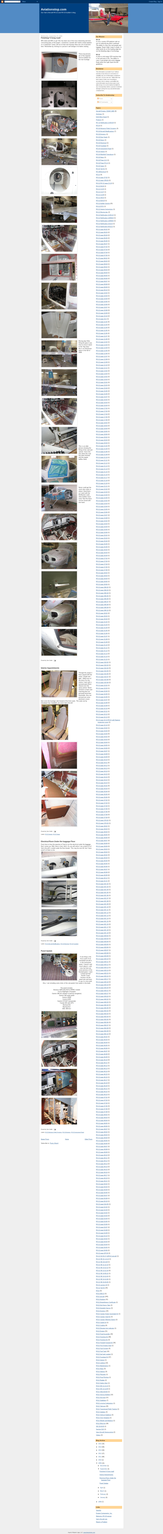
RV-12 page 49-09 (101, 1152)
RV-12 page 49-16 (101, 1172)
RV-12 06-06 (100, 186)
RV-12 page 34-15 (101, 774)
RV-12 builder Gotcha (103, 203)
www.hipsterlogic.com (89, 1532)
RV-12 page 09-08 (101, 284)
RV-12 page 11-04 (101, 327)
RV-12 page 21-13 (101, 466)
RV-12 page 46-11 (101, 1063)
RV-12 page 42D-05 (102, 944)
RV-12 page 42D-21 (102, 990)
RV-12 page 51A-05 (102, 1204)
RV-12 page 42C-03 (102, 887)
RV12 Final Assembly (103, 1334)
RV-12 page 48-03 (101, 1117)
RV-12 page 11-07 (101, 336)
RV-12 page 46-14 (101, 1071)
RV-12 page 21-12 (101, 463)
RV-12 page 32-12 (101, 714)
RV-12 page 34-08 (101, 754)
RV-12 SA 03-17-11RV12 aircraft (106, 1256)
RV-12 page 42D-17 (102, 979)
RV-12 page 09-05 (101, 275)
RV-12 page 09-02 (101, 267)
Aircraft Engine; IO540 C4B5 (105, 111)
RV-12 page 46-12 (101, 1066)
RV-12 (98, 174)
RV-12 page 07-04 (101, 252)
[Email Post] (54, 660)
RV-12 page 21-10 (101, 457)
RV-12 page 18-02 (101, 423)
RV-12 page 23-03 (101, 503)
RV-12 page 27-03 (101, 561)
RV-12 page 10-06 (101, 304)
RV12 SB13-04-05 (102, 1392)
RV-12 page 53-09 (101, 1233)
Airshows (99, 114)
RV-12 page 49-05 (101, 1141)
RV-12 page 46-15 (101, 1074)
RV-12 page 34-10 (101, 760)
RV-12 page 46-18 (101, 1083)
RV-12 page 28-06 (101, 584)
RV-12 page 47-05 (101, 1106)
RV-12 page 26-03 (101, 553)
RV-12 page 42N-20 (102, 996)
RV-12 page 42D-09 (102, 956)
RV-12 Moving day (102, 212)
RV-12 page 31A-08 (102, 679)
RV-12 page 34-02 (101, 737)
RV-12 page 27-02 (101, 558)
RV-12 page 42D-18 (102, 982)
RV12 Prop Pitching (102, 1377)
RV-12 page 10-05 (101, 301)
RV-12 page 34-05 (101, 745)
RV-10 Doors (100, 140)
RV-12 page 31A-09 (102, 682)
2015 (100, 1444)
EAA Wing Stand (101, 117)
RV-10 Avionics (66, 1132)
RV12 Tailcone (100, 1406)
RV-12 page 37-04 (101, 806)
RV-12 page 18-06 (101, 434)
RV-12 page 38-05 (101, 835)
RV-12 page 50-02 (101, 1184)
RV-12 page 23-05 (101, 509)
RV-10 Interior (48, 834)
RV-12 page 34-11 (101, 763)
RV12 (98, 1291)
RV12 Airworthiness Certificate (106, 1302)
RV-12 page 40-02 (101, 855)
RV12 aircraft (100, 1296)
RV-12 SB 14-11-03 (102, 1276)
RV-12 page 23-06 (101, 512)
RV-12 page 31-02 (101, 622)
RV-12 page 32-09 (101, 705)
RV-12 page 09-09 (101, 287)
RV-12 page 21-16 (101, 475)
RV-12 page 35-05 (101, 794)
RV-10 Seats (56, 834)
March (102, 1491)
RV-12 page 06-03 (101, 232)
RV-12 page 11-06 (101, 333)
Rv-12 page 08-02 (101, 258)
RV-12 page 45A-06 (102, 1022)
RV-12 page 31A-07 (102, 677)
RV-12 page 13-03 (101, 374)
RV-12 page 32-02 (101, 685)
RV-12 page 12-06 (101, 353)
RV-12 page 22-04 (101, 495)
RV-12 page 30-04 (101, 619)
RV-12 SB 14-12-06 (102, 1279)
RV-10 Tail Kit (100, 169)
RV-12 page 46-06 (101, 1048)
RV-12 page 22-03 (101, 492)
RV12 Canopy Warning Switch (105, 1319)
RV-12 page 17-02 (101, 408)
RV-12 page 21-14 (101, 469)
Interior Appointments (50, 668)
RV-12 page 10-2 (101, 319)
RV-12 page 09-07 (101, 281)
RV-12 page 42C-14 (102, 918)
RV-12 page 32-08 (101, 703)
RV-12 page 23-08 (101, 518)
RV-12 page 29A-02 (102, 587)
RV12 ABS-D (100, 1293)
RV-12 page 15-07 (101, 397)
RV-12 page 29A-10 (102, 610)
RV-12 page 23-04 (101, 506)
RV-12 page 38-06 (101, 838)
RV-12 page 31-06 (101, 633)
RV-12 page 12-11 (101, 368)
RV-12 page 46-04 (101, 1042)
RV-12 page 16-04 (101, 405)
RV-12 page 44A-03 (102, 1002)
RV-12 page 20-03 (101, 440)
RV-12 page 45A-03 (102, 1014)
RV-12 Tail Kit (100, 1288)
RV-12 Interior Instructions (104, 209)
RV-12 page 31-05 (101, 630)
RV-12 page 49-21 (101, 1181)
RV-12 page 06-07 (101, 244)
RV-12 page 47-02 (101, 1097)
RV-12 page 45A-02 (102, 1011)
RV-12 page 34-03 (101, 739)
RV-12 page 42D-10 (102, 959)
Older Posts (88, 1139)
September (104, 1469)
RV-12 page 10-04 (101, 299)
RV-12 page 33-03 (101, 731)
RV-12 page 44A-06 (102, 1008)
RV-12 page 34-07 (101, 751)
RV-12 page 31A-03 (102, 665)
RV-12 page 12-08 (101, 359)
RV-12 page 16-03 (101, 402)
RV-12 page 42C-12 (102, 913)
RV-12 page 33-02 (101, 728)
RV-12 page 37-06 (101, 812)
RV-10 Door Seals (101, 137)
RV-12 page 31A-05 (102, 671)
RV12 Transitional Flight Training (106, 1409)
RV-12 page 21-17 (101, 477)
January (103, 1497)
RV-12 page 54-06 (101, 1250)
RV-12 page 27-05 (101, 567)
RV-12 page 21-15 (101, 472)
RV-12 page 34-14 (101, 771)
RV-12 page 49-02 (101, 1132)
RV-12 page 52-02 (101, 1207)
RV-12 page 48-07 (101, 1129)
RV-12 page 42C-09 (102, 904)
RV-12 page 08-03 (101, 261)
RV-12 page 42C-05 (102, 892)
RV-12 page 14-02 (101, 376)
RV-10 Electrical (65, 944)
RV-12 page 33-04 (101, 734)
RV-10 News (100, 157)
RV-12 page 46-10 (101, 1060)
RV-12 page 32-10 (101, 708)
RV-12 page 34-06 (101, 748)
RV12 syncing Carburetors (104, 1403)
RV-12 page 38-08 (101, 843)
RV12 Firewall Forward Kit (104, 1343)
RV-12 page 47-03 (101, 1100)
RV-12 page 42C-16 (102, 924)
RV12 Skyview (100, 1397)
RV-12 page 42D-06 (102, 947)
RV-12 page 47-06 (101, 1109)
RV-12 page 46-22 (101, 1091)
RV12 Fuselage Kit (102, 1357)
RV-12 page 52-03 (101, 1210)
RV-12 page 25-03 (101, 538)
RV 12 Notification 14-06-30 (105, 123)
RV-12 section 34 (101, 1285)
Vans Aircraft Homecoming (104, 1432)
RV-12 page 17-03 (101, 411)
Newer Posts (45, 1139)
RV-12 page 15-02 (101, 382)
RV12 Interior (100, 1360)
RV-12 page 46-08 (101, 1054)
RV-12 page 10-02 (101, 293)
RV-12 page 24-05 (101, 529)
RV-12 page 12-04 (101, 348)
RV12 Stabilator (101, 1400)
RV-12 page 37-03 (101, 803)
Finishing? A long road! (51, 38)
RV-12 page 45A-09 (102, 1031)
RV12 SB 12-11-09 (102, 1389)
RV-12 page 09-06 (101, 278)
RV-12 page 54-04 (101, 1244)
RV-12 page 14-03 (101, 379)
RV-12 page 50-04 (101, 1190)
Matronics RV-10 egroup (103, 1516)
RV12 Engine (100, 1331)
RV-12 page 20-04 (101, 443)
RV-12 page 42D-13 (102, 967)
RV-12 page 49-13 (101, 1164)
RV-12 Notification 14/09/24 (105, 218)
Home (67, 1139)
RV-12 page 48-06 (101, 1126)
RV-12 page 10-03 (101, 296)
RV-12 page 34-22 (101, 780)
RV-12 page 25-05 (101, 544)
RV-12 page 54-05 (101, 1247)
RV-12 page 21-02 (101, 446)
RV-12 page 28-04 (101, 578)
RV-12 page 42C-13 (102, 915)
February (103, 1494)
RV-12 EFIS (100, 206)
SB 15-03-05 (100, 1426)
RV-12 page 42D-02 (102, 936)
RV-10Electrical (101, 172)
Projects (98, 120)
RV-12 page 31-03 (101, 625)
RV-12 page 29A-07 (102, 602)
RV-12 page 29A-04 (102, 593)
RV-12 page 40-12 (101, 878)
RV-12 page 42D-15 (102, 973)
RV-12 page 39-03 (101, 849)
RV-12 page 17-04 (101, 414)
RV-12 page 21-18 (101, 480)
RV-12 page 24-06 (101, 532)
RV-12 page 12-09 (101, 362)
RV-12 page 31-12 (101, 651)
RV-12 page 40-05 (101, 864)
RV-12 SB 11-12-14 (102, 1265)
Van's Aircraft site (101, 1519)
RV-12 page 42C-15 (102, 921)
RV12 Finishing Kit (102, 1337)
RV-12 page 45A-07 (102, 1025)
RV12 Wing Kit (100, 1423)
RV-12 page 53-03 (101, 1216)
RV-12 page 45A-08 (102, 1028)
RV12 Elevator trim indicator (105, 1328)
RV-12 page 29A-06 (102, 599)
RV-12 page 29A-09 (102, 607)
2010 (100, 1460)
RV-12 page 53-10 (101, 1236)
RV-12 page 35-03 (101, 788)
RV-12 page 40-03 (101, 858)
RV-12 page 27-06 (101, 570)
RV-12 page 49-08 (101, 1149)
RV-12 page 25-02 (101, 535)
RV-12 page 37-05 (101, 809)
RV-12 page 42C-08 (102, 901)
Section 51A (100, 1429)
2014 (100, 1447)
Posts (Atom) (54, 1143)
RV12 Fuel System (102, 1348)
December (103, 1466)
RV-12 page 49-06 (101, 1143)
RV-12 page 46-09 (101, 1057)
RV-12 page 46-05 (101, 1045)
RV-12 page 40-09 (101, 875)
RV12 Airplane (100, 1299)
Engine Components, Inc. (104, 1513)
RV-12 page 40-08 (101, 872)
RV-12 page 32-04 (101, 691)
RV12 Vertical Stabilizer (103, 1415)
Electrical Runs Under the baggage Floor (58, 841)
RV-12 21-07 (100, 192)
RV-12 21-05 (100, 189)
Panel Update (46, 951)
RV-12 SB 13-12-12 (102, 1268)
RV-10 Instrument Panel (77, 1132)
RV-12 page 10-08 (101, 310)
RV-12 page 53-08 (101, 1230)
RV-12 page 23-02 (101, 501)
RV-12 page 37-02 (101, 177)
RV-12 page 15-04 (101, 388)
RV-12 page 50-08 (101, 1198)
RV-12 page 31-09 (101, 642)
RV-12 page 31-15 (101, 659)
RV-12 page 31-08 (101, 639)
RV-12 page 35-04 (101, 791)
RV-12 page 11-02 (101, 322)
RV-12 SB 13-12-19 (102, 1270)
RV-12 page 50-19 (101, 1201)
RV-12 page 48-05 (101, 1123)
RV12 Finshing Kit (102, 1340)
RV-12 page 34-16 (101, 777)
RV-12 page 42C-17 (102, 927)
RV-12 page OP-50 (102, 1253)
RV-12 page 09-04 (101, 273)
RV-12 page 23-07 (101, 515)
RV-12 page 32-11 (101, 711)
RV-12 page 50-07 (101, 1195)
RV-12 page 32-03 (101, 688)
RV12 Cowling (100, 1325)
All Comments (103, 102)
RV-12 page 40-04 (101, 861)
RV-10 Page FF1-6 (102, 163)
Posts (101, 98)
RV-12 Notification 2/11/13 (104, 224)
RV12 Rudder (100, 1380)
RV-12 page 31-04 (101, 628)
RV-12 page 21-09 (101, 454)
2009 (100, 1463)
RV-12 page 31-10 (101, 645)
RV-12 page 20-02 (101, 437)
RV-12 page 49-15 (101, 1169)
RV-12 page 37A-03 (102, 823)
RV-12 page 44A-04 (102, 1005)
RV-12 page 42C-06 (102, 895)
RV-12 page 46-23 (101, 1094)
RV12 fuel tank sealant (103, 1354)
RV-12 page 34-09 (101, 757)
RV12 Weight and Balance (104, 1420)
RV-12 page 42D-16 (102, 976)
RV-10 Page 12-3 (101, 160)
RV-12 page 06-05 (101, 238)
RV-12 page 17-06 (101, 420)
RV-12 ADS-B (100, 200)
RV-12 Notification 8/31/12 (104, 226)
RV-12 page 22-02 (101, 489)
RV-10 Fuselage (74, 944)
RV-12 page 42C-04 (102, 889)
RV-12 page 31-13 (101, 654)
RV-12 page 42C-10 (102, 907)
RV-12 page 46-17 (101, 1080)
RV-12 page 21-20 (101, 483)
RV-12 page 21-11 (101, 460)
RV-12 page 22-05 (101, 498)
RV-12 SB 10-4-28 (102, 1262)
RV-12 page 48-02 (101, 1115)
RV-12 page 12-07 (101, 356)
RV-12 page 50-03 (101, 1187)
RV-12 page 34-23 (101, 783)
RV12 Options (100, 1371)
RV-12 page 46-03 (101, 1040)
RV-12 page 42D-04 (102, 941)
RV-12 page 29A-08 (102, 604)
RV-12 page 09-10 (101, 290)
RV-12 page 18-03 (101, 426)
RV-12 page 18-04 (101, 428)
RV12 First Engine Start (103, 1345)
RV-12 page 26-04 (101, 555)
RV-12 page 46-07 (101, 1051)
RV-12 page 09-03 (101, 270)
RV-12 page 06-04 (101, 235)
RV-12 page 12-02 (101, 342)
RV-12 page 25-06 (101, 547)
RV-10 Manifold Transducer (104, 154)
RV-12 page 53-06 (101, 1224)
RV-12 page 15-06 (101, 394)
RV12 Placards (101, 1374)
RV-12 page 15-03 (101, 385)
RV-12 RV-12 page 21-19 (104, 183)
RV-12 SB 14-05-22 (102, 1273)
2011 (100, 1457)
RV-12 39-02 (100, 198)
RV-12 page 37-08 (101, 814)
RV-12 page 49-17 (101, 1175)
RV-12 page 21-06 (101, 452)
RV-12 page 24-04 (101, 527)
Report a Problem (101, 1522)
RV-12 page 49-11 (101, 1158)
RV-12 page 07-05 (101, 255)
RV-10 (98, 125)
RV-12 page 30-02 (101, 613)
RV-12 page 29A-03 (102, 590)
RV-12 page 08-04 (101, 264)
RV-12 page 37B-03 (102, 180)
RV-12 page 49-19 (101, 1178)
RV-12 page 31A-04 (102, 668)
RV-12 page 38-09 (101, 846)
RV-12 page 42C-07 (102, 898)
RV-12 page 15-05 (101, 391)
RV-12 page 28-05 (101, 581)
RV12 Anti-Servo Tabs (103, 1305)
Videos (98, 1435)
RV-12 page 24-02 (101, 521)
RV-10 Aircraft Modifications (52, 944)
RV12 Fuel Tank (101, 1351)
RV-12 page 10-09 (101, 313)
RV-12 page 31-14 (101, 656)
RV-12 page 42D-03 (102, 939)
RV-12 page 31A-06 (102, 674)
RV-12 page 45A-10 (102, 1034)
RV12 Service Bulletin (103, 1394)
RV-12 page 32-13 (101, 717)
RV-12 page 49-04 (101, 1138)
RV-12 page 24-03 (101, 524)
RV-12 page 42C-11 (102, 910)
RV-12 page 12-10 (101, 365)
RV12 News (100, 1369)
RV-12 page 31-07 (101, 636)
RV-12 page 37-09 (101, 817)
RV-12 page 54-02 (101, 1239)
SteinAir (98, 1510)
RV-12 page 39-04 (101, 852)
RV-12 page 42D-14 (102, 970)
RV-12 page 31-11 (101, 648)
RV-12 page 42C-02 (102, 884)
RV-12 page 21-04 (101, 449)
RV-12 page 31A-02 (102, 662)
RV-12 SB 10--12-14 (102, 1259)
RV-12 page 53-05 (101, 1221)
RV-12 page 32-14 (101, 725)
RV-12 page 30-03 (101, 616)
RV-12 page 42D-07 (102, 950)
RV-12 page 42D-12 (102, 965)
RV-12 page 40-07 (101, 869)
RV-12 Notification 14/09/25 (105, 221)
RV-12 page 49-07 (101, 1146)
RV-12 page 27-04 (101, 564)
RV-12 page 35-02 (101, 786)
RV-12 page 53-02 (101, 1213)
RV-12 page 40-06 (101, 866)
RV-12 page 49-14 (101, 1167)
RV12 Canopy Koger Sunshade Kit (107, 1314)
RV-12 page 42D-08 (102, 953)
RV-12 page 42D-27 (102, 993)
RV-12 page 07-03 (101, 250)
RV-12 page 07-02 (101, 247)
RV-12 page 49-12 (101, 1161)
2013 (100, 1450)
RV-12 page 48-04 (101, 1120)
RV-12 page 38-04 (101, 832)
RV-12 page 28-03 (101, 576)
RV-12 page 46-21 (101, 1089)
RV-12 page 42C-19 (102, 933)
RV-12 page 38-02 (101, 826)
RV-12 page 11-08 (101, 339)
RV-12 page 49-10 (101, 1155)
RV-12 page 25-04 (101, 541)
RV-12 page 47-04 (101, 1103)
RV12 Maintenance (102, 1366)
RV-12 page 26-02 (101, 550)
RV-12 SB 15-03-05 (102, 1282)
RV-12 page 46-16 (101, 1077)
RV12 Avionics (100, 1311)
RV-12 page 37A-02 (102, 820)
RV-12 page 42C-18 (102, 930)
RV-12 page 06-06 (101, 241)
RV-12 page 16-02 (101, 400)
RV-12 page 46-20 (101, 1086)
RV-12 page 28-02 (101, 573)
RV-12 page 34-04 (101, 742)
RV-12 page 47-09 (101, 1112)
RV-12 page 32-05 (101, 694)
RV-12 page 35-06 (101, 797)
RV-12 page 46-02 (101, 1037)
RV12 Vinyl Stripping (102, 1418)
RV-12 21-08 (100, 195)
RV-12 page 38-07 (101, 840)
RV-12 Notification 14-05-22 (105, 215)
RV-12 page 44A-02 (102, 999)
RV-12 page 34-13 (101, 768)
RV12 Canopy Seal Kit (103, 1317)
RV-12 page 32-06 (101, 697)
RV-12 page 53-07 (101, 1227)
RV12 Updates (100, 1412)
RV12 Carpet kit (101, 1322)
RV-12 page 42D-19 (102, 985)
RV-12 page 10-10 (101, 316)
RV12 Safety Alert (102, 1383)
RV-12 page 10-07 (101, 307)
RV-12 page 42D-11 (102, 962)
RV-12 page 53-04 (101, 1218)
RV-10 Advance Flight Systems (53, 1132)
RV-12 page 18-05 (101, 431)
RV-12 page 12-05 (101, 351)
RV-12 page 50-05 (101, 1192)
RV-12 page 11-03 (101, 325)
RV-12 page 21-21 (101, 486)
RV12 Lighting (100, 1363)
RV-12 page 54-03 (101, 1242)
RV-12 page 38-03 (101, 829)
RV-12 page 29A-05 (102, 596)
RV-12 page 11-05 (101, 330)
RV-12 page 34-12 (101, 765)
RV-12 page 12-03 (101, 345)
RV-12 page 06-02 (101, 229)
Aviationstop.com (53, 9)
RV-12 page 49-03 (101, 1135)
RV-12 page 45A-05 (102, 1019)
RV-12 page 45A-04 (102, 1016)
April (101, 1487)
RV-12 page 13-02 (101, 371)
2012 (100, 1453)
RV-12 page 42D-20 (102, 988)
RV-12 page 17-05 (101, 417)
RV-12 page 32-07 (101, 700)
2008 (100, 1502)
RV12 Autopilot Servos (103, 1308)
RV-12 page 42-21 (101, 881)
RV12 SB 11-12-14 (102, 1386)
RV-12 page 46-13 (101, 1068)
